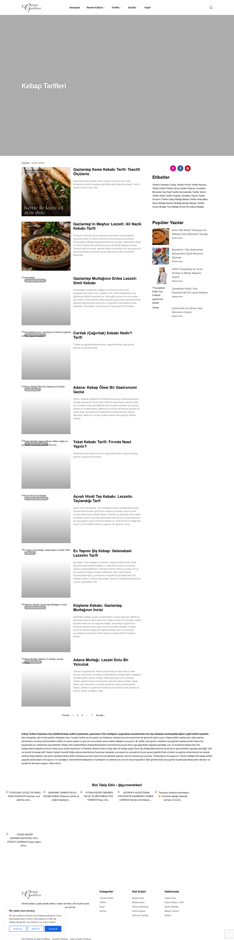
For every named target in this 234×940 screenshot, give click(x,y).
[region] (35, 920)
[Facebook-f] (180, 168)
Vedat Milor (202, 199)
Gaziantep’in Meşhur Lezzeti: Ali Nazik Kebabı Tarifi (107, 226)
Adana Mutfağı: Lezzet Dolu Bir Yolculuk (101, 662)
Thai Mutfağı (173, 206)
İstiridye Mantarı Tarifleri (193, 203)
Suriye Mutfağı (159, 206)
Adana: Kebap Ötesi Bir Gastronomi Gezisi (105, 389)
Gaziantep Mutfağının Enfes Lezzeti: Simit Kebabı (105, 280)
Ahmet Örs (184, 206)
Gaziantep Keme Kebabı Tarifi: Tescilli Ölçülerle (106, 171)
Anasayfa (26, 162)
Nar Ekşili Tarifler (170, 191)
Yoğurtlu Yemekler (182, 195)
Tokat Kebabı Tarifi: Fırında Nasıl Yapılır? (102, 444)
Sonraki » (100, 715)
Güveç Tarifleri (180, 188)
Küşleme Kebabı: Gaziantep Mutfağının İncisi (97, 607)
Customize (17, 928)
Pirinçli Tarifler (191, 184)
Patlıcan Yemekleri (197, 188)
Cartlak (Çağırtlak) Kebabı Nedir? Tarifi (102, 335)
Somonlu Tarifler (160, 199)
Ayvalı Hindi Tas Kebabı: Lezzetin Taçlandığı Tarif (102, 498)
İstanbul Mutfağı (173, 203)
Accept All (53, 928)
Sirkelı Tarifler (166, 195)
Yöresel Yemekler (160, 184)
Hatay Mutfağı (175, 199)
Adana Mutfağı (197, 206)
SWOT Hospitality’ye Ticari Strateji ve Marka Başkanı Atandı (187, 273)
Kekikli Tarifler (166, 188)
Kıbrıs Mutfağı (158, 203)
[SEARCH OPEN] (210, 7)
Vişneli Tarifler (198, 195)
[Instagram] (173, 168)
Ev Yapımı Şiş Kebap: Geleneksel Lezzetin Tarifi (102, 553)
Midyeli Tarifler (189, 199)
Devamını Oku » (79, 194)
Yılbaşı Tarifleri (177, 184)
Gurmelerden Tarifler (189, 191)
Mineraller (157, 191)
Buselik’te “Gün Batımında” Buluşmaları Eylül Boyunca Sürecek (188, 253)
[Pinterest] (188, 168)
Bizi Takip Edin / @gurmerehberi (117, 785)
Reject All (36, 928)
